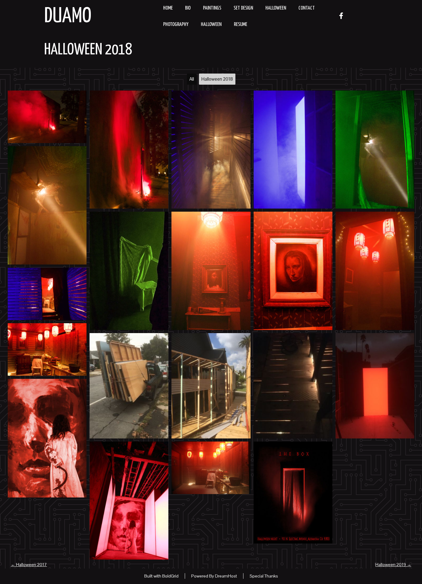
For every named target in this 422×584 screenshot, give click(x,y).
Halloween (275, 8)
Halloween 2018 (88, 50)
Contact (306, 8)
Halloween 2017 (29, 564)
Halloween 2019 (393, 564)
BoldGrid (170, 576)
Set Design (243, 8)
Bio (188, 8)
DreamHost (226, 576)
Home (168, 8)
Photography (175, 24)
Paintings (212, 8)
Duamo (67, 16)
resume (240, 24)
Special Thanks (264, 576)
